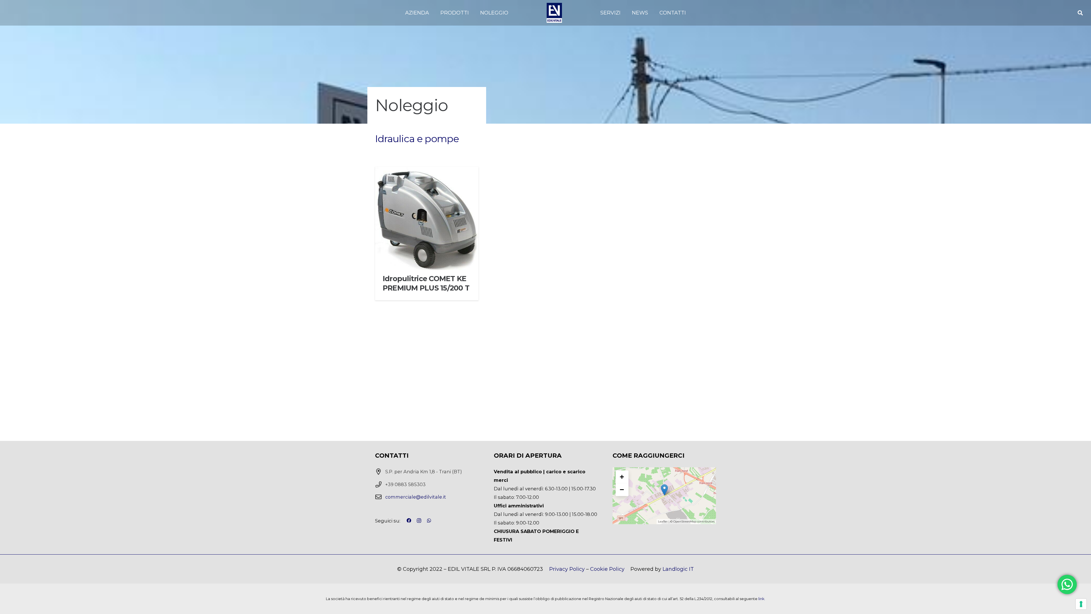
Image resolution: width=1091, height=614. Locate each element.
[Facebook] (409, 520)
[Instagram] (419, 520)
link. (761, 599)
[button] (432, 13)
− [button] (622, 489)
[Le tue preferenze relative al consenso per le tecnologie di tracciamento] (1081, 604)
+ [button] (622, 476)
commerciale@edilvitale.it (415, 497)
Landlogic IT (678, 569)
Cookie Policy (607, 569)
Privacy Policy (567, 569)
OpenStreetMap (684, 521)
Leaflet (663, 521)
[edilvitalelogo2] (554, 13)
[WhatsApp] (429, 520)
